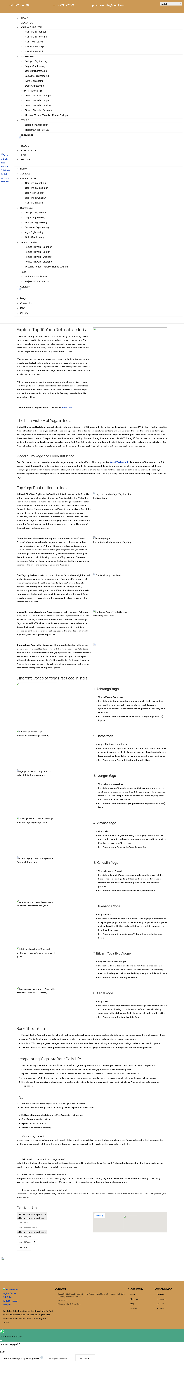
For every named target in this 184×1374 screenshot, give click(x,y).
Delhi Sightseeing (34, 85)
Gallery (26, 159)
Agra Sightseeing (34, 81)
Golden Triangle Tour (36, 125)
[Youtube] (162, 6)
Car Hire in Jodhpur (35, 31)
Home (24, 18)
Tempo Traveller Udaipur (38, 105)
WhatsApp (67, 407)
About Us (27, 23)
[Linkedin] (154, 6)
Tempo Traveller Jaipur (37, 100)
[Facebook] (138, 6)
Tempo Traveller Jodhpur (38, 95)
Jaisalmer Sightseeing (37, 76)
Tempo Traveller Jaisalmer (39, 110)
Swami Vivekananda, (120, 462)
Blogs (25, 146)
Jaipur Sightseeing (35, 66)
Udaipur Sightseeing (36, 71)
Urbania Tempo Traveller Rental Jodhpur (47, 115)
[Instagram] (146, 6)
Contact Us (28, 150)
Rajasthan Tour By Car (37, 130)
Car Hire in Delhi (34, 51)
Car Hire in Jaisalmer (36, 36)
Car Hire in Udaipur (35, 46)
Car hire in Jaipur (34, 41)
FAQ (23, 155)
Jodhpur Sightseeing (36, 61)
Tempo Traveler (31, 91)
